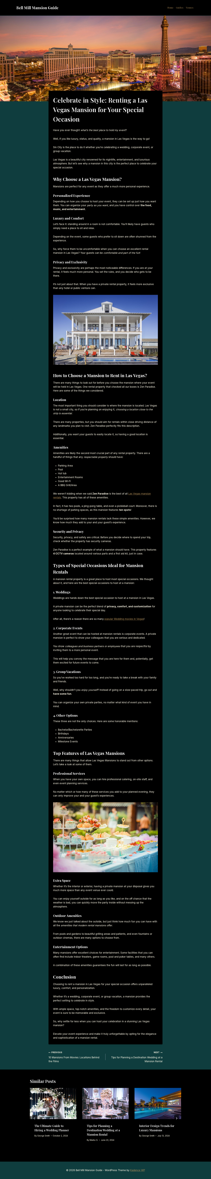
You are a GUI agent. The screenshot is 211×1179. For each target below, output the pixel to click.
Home (170, 7)
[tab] (101, 1151)
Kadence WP (137, 1170)
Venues (189, 7)
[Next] (176, 1118)
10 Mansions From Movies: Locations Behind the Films (74, 1057)
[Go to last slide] (34, 1118)
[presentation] (53, 1103)
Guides (179, 7)
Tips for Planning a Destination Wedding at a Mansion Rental (136, 1057)
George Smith (43, 1136)
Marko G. (94, 1140)
